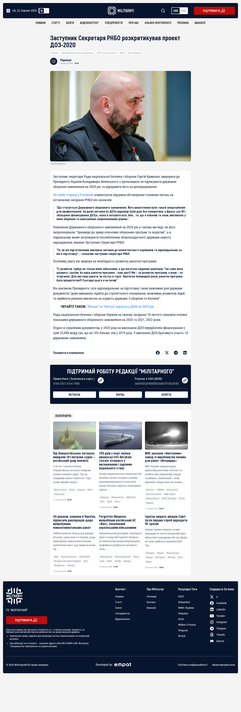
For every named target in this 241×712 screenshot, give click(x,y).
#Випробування (106, 557)
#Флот (89, 490)
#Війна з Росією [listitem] (187, 624)
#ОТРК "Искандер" (169, 498)
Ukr (175, 10)
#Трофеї (118, 561)
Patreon (74, 394)
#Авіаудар (150, 553)
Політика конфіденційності (192, 664)
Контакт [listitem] (151, 602)
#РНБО (122, 53)
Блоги (70, 22)
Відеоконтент (89, 22)
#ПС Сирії (171, 557)
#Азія (56, 557)
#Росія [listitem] (181, 636)
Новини (41, 22)
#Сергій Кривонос (135, 53)
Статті (56, 22)
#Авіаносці (104, 497)
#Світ (102, 502)
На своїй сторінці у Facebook (73, 195)
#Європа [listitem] (183, 630)
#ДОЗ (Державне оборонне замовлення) (78, 53)
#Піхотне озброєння (122, 557)
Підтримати (211, 10)
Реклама (183, 22)
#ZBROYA (160, 490)
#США (109, 502)
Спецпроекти (114, 22)
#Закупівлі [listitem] (184, 602)
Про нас (134, 22)
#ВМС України (169, 494)
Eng (183, 10)
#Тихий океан (59, 565)
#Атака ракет (172, 490)
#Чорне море (59, 494)
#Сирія (148, 562)
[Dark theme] (46, 10)
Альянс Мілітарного (158, 22)
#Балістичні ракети (153, 494)
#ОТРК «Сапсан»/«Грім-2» (107, 53)
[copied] (101, 380)
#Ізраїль (149, 557)
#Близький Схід (117, 497)
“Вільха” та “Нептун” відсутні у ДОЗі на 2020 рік (120, 307)
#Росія (72, 490)
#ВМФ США (131, 497)
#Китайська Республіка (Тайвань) (67, 561)
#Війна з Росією (60, 490)
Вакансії (200, 22)
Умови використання (223, 664)
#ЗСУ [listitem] (181, 596)
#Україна (81, 490)
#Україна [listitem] (183, 613)
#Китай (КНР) (84, 557)
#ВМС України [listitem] (186, 607)
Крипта (167, 394)
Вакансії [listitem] (151, 607)
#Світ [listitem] (181, 619)
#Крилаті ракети (152, 498)
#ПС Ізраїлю (160, 557)
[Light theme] (41, 10)
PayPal (120, 394)
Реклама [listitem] (151, 596)
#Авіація (160, 553)
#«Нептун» (55, 53)
